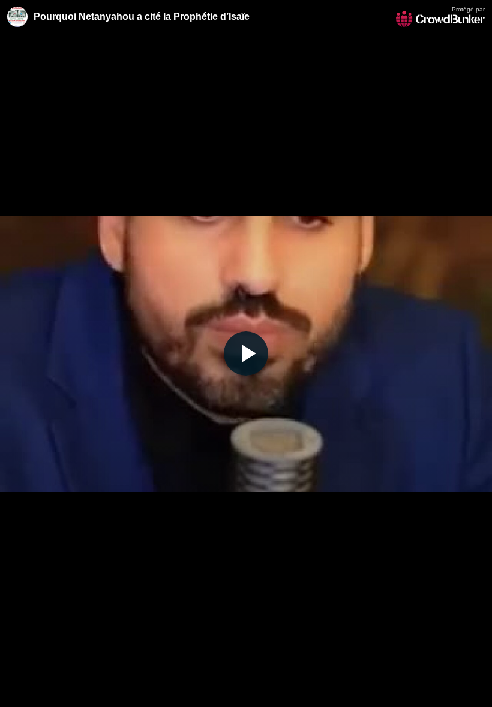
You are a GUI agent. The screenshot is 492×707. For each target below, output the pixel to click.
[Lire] (246, 353)
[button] (246, 353)
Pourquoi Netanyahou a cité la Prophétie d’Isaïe (142, 16)
